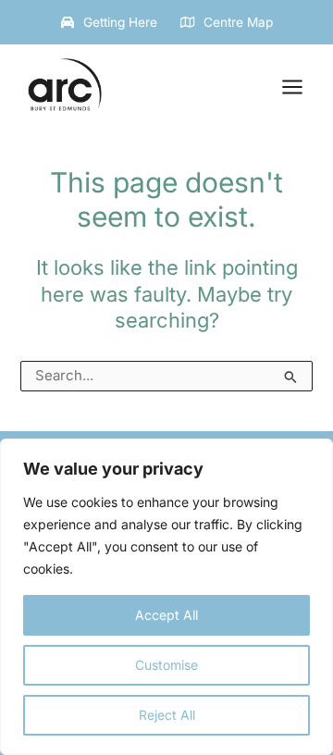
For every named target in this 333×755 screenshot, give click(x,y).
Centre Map (238, 22)
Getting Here (120, 22)
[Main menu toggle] (292, 87)
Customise (166, 665)
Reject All (167, 715)
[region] (166, 597)
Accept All (166, 615)
